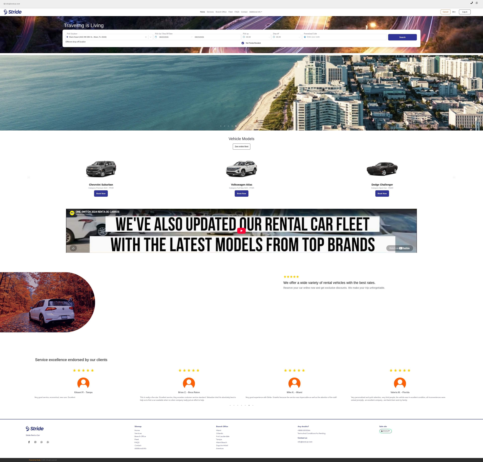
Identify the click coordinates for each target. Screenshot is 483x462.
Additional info (140, 448)
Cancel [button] (445, 12)
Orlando (219, 433)
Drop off (276, 34)
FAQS (237, 12)
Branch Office (221, 12)
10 (254, 126)
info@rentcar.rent (13, 4)
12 (262, 126)
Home (202, 12)
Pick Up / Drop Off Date (163, 34)
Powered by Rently (35, 460)
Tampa (219, 439)
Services (210, 12)
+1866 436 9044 (304, 430)
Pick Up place (72, 34)
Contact (244, 12)
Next (454, 177)
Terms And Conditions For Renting (311, 433)
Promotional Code (310, 34)
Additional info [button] (255, 12)
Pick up (246, 34)
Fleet (231, 12)
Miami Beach (221, 442)
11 (258, 126)
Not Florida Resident (253, 43)
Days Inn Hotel (222, 445)
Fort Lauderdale (222, 436)
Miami (218, 430)
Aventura (220, 448)
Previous (29, 177)
